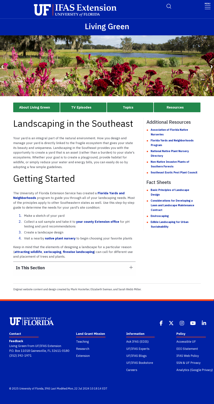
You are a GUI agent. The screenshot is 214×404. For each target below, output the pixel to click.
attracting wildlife (28, 252)
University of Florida (31, 388)
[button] (36, 107)
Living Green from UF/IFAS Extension (35, 346)
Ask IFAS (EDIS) (137, 341)
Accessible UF (186, 341)
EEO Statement (187, 349)
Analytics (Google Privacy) (194, 370)
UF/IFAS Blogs (136, 356)
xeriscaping (52, 252)
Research (82, 349)
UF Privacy (193, 363)
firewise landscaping (78, 252)
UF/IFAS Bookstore (139, 363)
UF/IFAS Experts (137, 349)
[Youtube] (193, 323)
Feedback (16, 341)
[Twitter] (171, 323)
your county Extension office (97, 221)
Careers (131, 370)
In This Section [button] (30, 267)
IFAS (47, 388)
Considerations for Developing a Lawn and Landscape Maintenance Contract (172, 205)
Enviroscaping (160, 216)
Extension (83, 356)
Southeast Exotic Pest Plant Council (174, 172)
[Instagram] (182, 323)
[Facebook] (161, 323)
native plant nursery (60, 238)
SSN (179, 363)
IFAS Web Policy (187, 356)
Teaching (82, 341)
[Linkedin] (204, 323)
